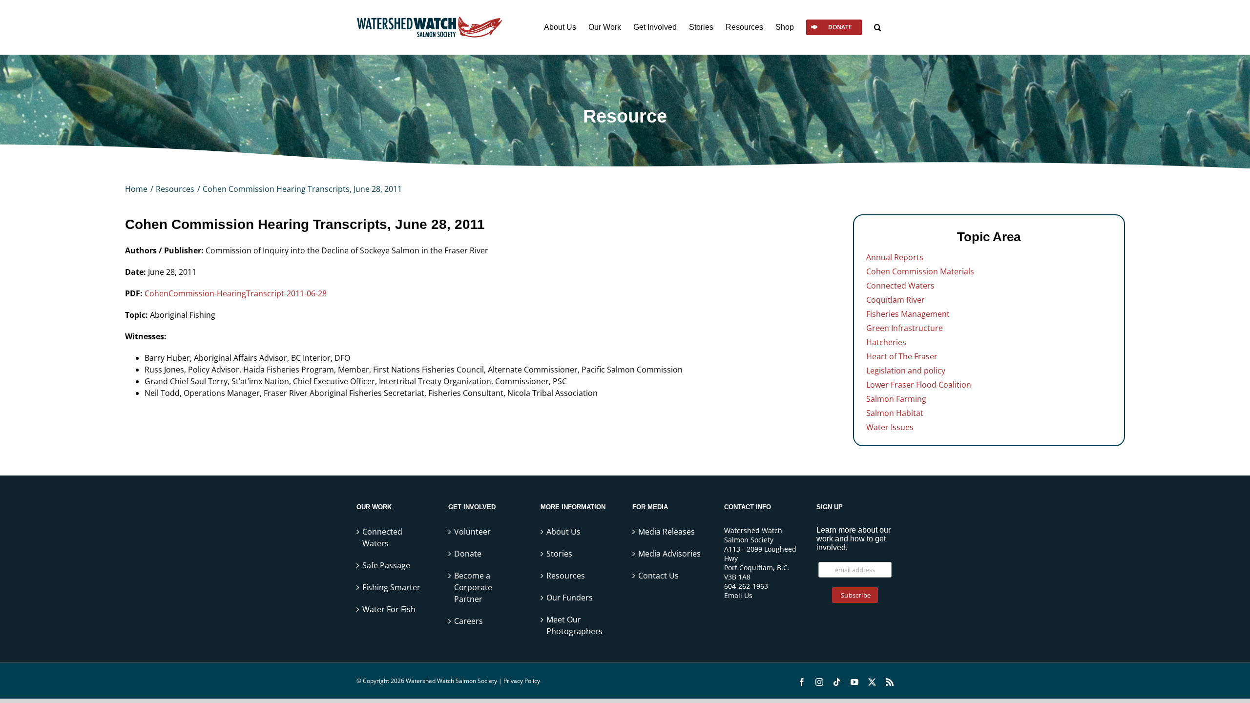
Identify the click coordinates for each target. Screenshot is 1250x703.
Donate (467, 553)
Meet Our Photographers (574, 625)
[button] (877, 27)
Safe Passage (386, 565)
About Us (563, 531)
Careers (468, 621)
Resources (565, 575)
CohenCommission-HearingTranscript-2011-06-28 (236, 293)
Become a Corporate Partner (473, 587)
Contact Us (658, 575)
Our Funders (569, 597)
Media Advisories (669, 553)
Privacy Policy (521, 681)
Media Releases (666, 531)
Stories (559, 553)
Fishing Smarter (391, 587)
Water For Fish (389, 609)
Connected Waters (382, 537)
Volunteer (472, 531)
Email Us (738, 595)
